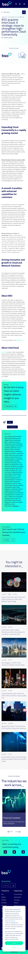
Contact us (14, 952)
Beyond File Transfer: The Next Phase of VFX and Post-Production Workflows (14, 727)
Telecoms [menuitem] (16, 903)
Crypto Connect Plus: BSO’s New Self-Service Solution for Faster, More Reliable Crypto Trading (14, 599)
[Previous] (10, 832)
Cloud (10, 754)
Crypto (15, 594)
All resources (7, 12)
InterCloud (4, 352)
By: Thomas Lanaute (7, 38)
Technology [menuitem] (16, 900)
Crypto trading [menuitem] (17, 897)
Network (10, 723)
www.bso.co (19, 340)
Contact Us (6, 380)
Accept (14, 943)
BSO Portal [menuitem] (4, 903)
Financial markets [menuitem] (18, 894)
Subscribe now (9, 406)
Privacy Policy (12, 921)
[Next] (17, 832)
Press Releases (12, 427)
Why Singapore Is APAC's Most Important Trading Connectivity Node (13, 664)
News (9, 422)
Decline (14, 947)
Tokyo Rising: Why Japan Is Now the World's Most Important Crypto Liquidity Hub (14, 695)
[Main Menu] (24, 4)
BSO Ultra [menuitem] (4, 900)
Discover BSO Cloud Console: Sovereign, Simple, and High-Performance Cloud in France (14, 759)
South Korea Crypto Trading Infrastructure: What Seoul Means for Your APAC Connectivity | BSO (13, 632)
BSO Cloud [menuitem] (4, 905)
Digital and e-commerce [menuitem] (19, 905)
